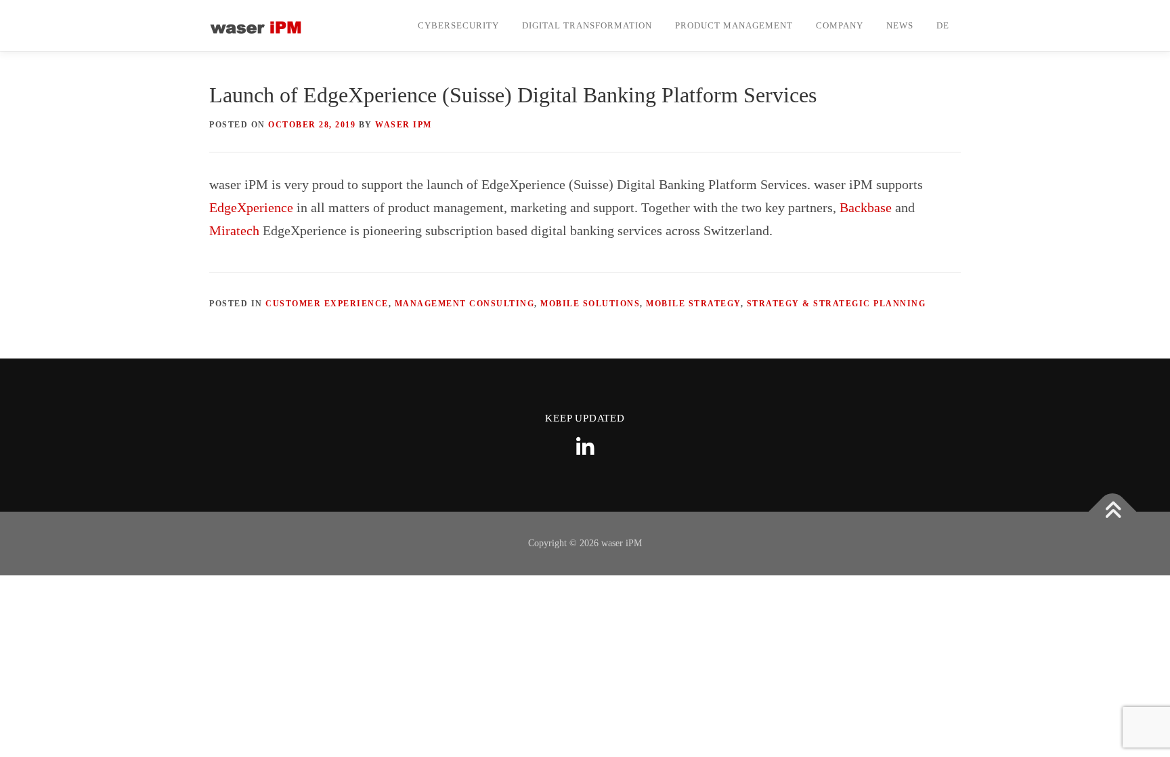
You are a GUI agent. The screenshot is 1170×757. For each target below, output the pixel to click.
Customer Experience (327, 303)
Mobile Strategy (693, 303)
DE (942, 25)
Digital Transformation (587, 25)
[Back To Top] (1113, 512)
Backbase (866, 207)
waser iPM (403, 124)
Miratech (234, 230)
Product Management (734, 25)
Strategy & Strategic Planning (836, 303)
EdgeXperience (251, 207)
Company (839, 25)
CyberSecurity (458, 25)
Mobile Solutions (590, 303)
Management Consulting (465, 303)
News (899, 25)
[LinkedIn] (585, 447)
